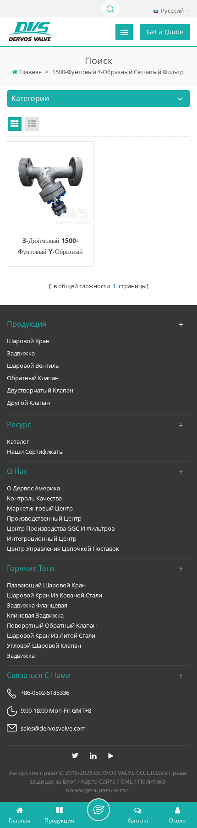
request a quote (50, 185)
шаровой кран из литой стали (51, 635)
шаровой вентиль (33, 365)
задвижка (21, 353)
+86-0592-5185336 (45, 692)
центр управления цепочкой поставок (63, 548)
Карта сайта (98, 781)
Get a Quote (165, 31)
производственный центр (44, 518)
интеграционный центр (42, 538)
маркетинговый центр (40, 508)
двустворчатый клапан (40, 390)
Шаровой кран (28, 341)
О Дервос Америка (33, 488)
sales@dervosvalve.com (53, 728)
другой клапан (28, 402)
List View (32, 124)
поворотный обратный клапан (52, 625)
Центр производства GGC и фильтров (61, 528)
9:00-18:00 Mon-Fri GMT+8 (56, 710)
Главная (30, 72)
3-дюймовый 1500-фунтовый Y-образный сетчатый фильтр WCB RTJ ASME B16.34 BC (50, 246)
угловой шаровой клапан (44, 645)
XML (126, 781)
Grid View (15, 124)
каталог (18, 441)
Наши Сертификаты (35, 451)
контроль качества (34, 498)
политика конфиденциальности (115, 785)
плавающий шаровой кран (46, 585)
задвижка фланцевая (37, 605)
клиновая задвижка (35, 615)
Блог (69, 781)
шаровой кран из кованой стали (54, 595)
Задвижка (21, 655)
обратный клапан (33, 378)
